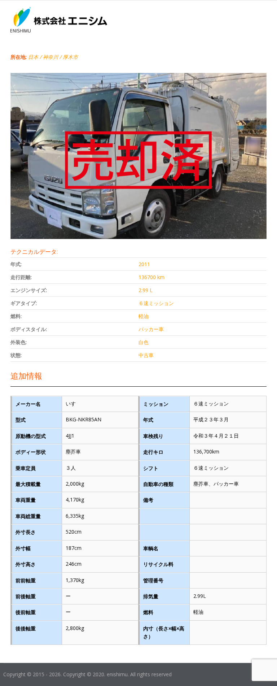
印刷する (256, 68)
